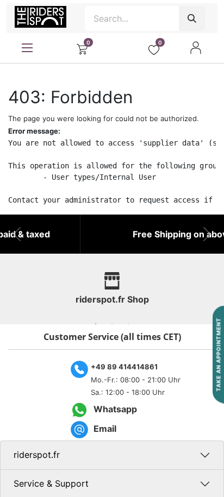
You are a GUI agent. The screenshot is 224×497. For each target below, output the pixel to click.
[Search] (192, 18)
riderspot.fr (37, 454)
